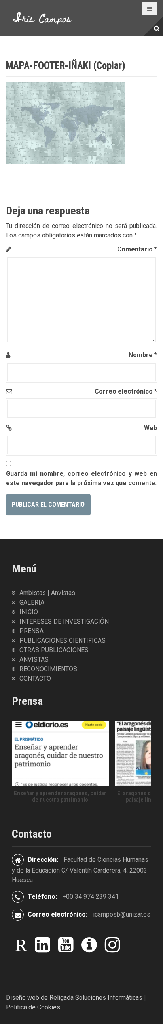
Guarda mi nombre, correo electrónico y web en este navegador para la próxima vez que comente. (81, 478)
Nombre (143, 355)
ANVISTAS (34, 659)
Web (150, 428)
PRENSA (31, 631)
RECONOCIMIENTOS (48, 669)
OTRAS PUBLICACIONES (54, 650)
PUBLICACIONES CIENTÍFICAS (62, 640)
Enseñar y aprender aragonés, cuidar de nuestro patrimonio (60, 797)
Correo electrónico (126, 391)
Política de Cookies (33, 1007)
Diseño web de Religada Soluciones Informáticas (74, 997)
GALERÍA (31, 602)
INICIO (28, 612)
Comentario (137, 249)
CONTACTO (35, 678)
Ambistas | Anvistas (47, 593)
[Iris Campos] (42, 17)
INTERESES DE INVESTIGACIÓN (64, 621)
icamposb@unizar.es (121, 914)
